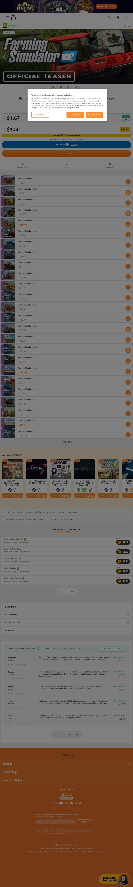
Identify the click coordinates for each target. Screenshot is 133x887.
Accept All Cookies (94, 115)
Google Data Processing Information (67, 108)
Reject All (75, 115)
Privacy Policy (50, 108)
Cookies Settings (40, 115)
